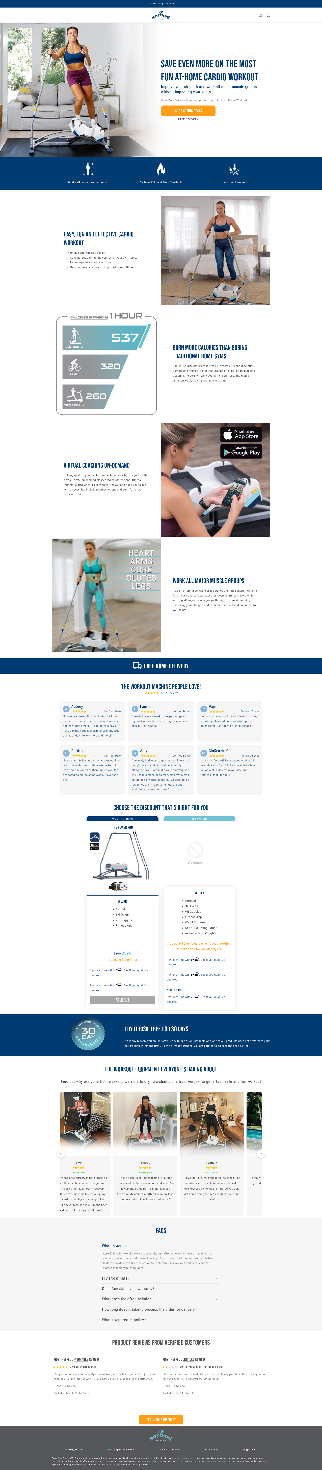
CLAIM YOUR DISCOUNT (161, 1419)
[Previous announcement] (96, 3)
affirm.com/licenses (220, 1461)
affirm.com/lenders (187, 1458)
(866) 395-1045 (73, 1449)
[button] (253, 15)
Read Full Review (65, 1386)
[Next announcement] (225, 3)
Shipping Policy (250, 1449)
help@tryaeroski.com (121, 1449)
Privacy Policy (211, 1449)
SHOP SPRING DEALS (188, 111)
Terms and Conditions (169, 1449)
